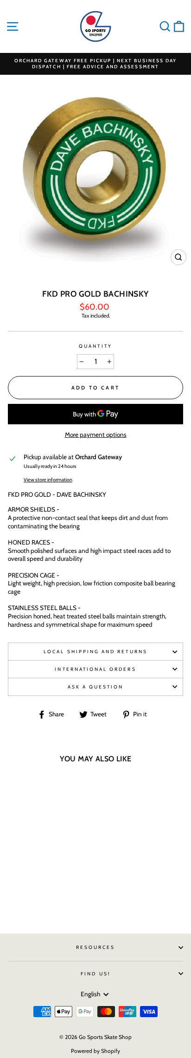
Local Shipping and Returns (95, 652)
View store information (48, 480)
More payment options (96, 434)
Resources (95, 947)
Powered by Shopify (95, 1050)
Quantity (95, 346)
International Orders (95, 669)
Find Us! (95, 974)
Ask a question (96, 687)
